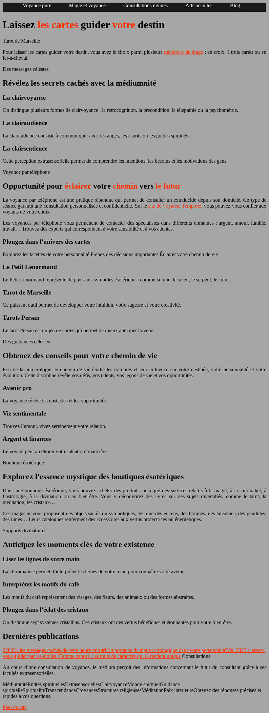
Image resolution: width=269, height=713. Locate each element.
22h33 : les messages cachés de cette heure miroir (54, 650)
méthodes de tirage (183, 52)
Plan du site (15, 707)
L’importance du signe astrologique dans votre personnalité (165, 650)
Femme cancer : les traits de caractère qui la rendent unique (120, 656)
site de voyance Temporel (174, 206)
